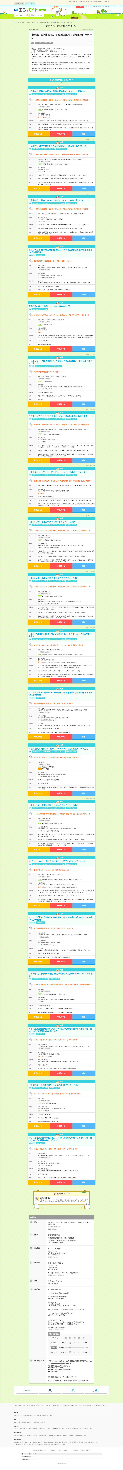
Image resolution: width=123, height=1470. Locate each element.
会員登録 (80, 6)
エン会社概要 (74, 1450)
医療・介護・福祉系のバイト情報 (23, 1422)
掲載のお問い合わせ (85, 1450)
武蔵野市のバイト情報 (20, 1415)
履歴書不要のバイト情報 (72, 1428)
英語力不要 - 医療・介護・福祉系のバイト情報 (86, 1442)
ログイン (87, 6)
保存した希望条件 (38, 15)
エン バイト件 (30, 3)
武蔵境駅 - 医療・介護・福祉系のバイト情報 (74, 1435)
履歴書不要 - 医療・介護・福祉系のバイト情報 (28, 1444)
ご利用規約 (52, 1450)
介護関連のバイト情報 (39, 1422)
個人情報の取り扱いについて (39, 1450)
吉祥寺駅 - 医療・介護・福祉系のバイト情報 (50, 1435)
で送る (27, 1390)
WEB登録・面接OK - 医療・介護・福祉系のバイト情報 (28, 1442)
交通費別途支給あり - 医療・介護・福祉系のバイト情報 (58, 1442)
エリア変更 (50, 10)
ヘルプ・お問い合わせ (97, 6)
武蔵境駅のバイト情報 (46, 1415)
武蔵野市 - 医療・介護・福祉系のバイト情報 (25, 1435)
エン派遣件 (19, 3)
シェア (50, 1392)
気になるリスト (22, 15)
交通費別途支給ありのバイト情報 (41, 1428)
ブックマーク (95, 1392)
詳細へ (84, 134)
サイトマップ (106, 6)
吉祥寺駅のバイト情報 (33, 1415)
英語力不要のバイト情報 (58, 1428)
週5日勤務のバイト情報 (86, 1428)
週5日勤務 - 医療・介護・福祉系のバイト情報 (53, 1444)
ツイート (73, 1392)
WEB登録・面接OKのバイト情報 (22, 1428)
